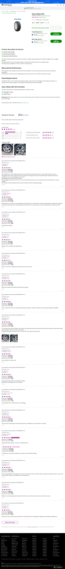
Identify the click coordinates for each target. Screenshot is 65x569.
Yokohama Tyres (25, 554)
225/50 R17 (34, 549)
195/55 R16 (34, 551)
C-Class (8, 394)
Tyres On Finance (4, 554)
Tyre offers (55, 541)
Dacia (7, 413)
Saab (7, 164)
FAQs (54, 538)
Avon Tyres (14, 540)
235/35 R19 (34, 552)
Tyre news (55, 548)
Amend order (55, 540)
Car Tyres (3, 538)
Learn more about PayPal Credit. (24, 566)
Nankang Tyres (24, 540)
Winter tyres (55, 551)
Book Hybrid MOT (4, 548)
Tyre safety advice (56, 555)
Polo (7, 435)
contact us (30, 526)
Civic (8, 216)
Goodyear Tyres (14, 551)
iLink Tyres (13, 554)
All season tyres (56, 549)
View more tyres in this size (9, 13)
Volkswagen (8, 193)
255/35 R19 (34, 544)
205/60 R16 (45, 551)
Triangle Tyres (24, 555)
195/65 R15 (45, 541)
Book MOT (3, 544)
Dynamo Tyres (14, 548)
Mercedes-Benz (9, 393)
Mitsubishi (8, 350)
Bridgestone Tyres (15, 543)
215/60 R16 (45, 555)
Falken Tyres (14, 549)
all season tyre (25, 102)
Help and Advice (56, 536)
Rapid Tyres (24, 544)
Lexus (7, 371)
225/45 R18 (34, 548)
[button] (57, 5)
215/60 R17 (45, 546)
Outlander (9, 351)
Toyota (7, 277)
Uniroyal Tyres (24, 551)
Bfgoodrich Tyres (15, 541)
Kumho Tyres (14, 555)
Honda (7, 215)
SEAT (7, 298)
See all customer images (9, 156)
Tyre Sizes (34, 536)
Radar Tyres (24, 543)
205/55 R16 (34, 540)
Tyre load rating (56, 546)
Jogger (8, 414)
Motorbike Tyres (4, 540)
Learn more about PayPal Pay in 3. (34, 566)
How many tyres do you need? (40, 28)
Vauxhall (8, 256)
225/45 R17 (34, 541)
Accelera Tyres (14, 538)
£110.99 (56, 34)
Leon (8, 299)
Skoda (7, 486)
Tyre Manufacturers (15, 536)
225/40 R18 (34, 538)
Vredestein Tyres (25, 552)
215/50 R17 (45, 552)
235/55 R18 (45, 540)
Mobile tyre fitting (56, 552)
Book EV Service (4, 551)
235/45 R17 (45, 554)
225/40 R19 (45, 544)
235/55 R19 (34, 554)
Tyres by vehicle (56, 543)
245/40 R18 (34, 555)
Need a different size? (45, 15)
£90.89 (56, 42)
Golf (7, 194)
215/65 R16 (45, 548)
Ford (7, 506)
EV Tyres (2, 543)
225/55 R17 (45, 538)
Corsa (8, 465)
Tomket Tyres (24, 548)
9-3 (7, 165)
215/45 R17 (45, 543)
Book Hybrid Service (4, 552)
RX (7, 372)
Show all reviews (10, 522)
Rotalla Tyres (24, 546)
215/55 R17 (34, 543)
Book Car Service (4, 549)
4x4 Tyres (3, 541)
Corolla (8, 278)
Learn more (35, 34)
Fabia (8, 487)
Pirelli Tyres (24, 541)
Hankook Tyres (14, 552)
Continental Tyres (15, 544)
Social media (55, 554)
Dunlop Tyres (14, 546)
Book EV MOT (3, 546)
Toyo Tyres (24, 549)
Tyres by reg (55, 544)
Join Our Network (4, 555)
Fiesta (8, 507)
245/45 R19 (45, 549)
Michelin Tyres (24, 538)
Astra (8, 258)
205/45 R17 (34, 546)
